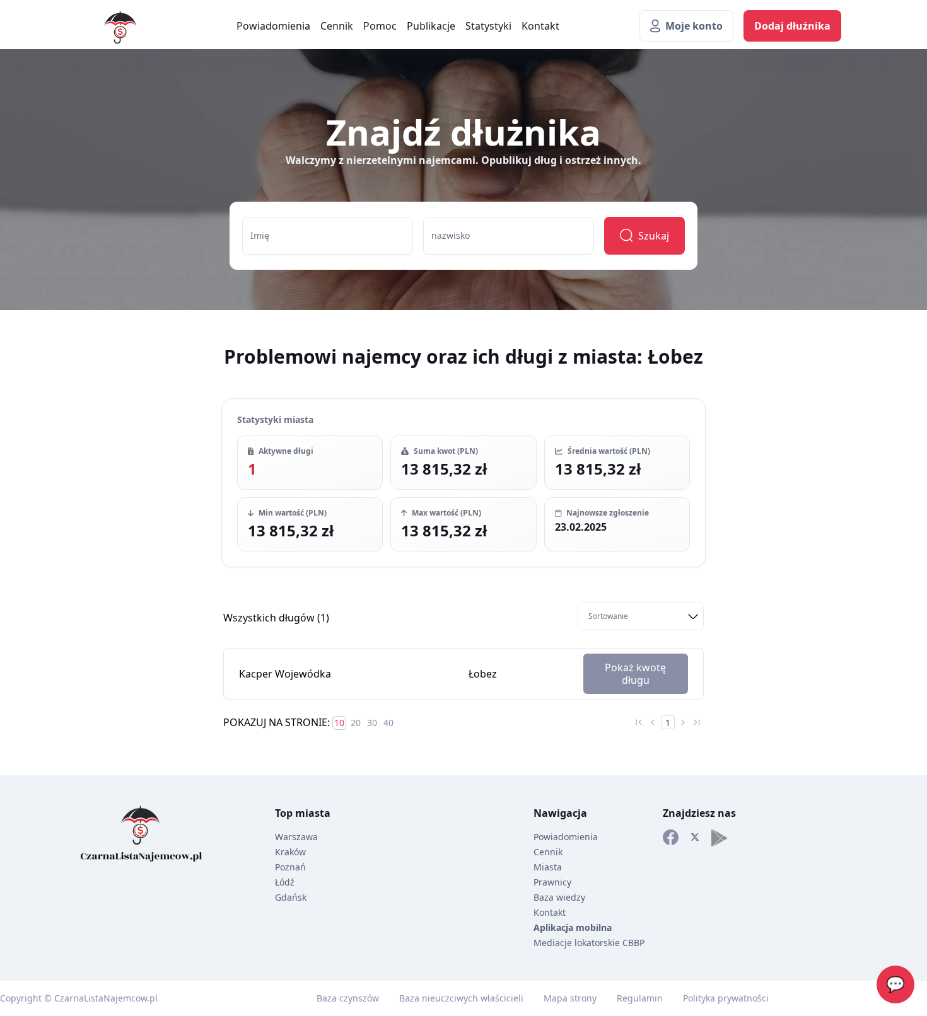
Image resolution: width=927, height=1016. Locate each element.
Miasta (547, 867)
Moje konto (694, 26)
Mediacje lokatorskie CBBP (588, 943)
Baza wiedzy (559, 897)
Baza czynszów (348, 998)
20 (356, 723)
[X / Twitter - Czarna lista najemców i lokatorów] (695, 837)
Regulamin (640, 998)
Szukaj (653, 236)
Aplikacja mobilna (572, 927)
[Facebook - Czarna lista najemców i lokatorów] (671, 837)
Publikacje (431, 26)
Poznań (290, 867)
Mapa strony (570, 998)
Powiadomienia (273, 26)
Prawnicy (552, 882)
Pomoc (380, 26)
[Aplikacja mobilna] (719, 837)
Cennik (336, 26)
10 (339, 723)
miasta (312, 813)
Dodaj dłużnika (792, 26)
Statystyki (488, 26)
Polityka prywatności (726, 998)
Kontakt (540, 26)
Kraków (290, 852)
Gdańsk (290, 897)
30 (372, 723)
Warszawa (296, 837)
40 (388, 723)
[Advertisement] (50, 534)
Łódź (284, 882)
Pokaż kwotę (635, 674)
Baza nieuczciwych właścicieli (461, 998)
